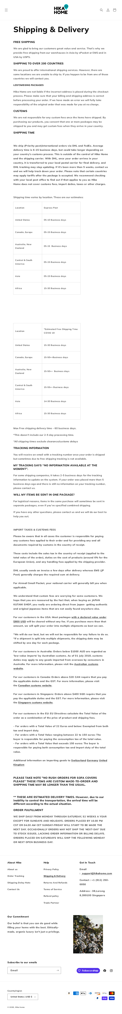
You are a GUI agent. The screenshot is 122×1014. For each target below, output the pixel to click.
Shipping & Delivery (55, 876)
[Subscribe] (57, 970)
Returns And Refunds (55, 882)
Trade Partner (51, 902)
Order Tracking (15, 876)
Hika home (20, 1007)
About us (12, 869)
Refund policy (51, 896)
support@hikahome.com (96, 873)
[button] (6, 10)
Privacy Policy (51, 869)
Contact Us (13, 889)
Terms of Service (53, 889)
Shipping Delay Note (18, 882)
